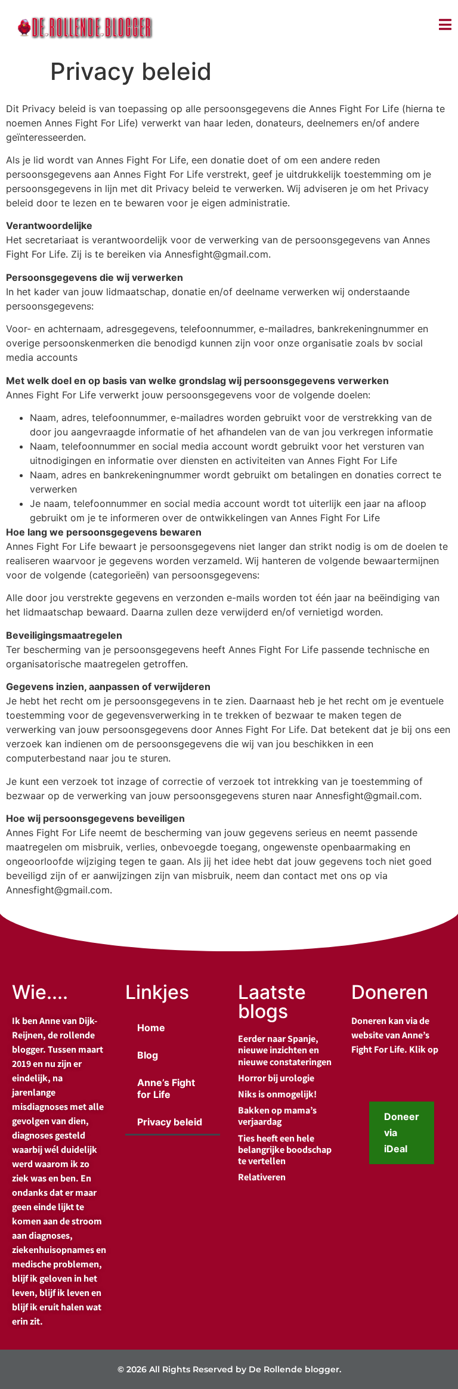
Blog (147, 1055)
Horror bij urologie (276, 1078)
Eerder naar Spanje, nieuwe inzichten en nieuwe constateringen (285, 1050)
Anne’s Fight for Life (166, 1088)
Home (151, 1028)
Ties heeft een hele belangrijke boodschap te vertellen (285, 1149)
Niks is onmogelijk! (277, 1094)
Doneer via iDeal (401, 1132)
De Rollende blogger (294, 1369)
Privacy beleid (169, 1122)
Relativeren (262, 1177)
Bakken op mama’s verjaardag (277, 1116)
